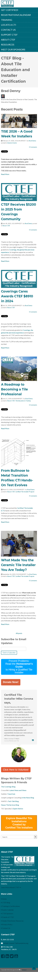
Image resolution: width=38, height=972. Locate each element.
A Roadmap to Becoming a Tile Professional (14, 389)
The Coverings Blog (8, 787)
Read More (5, 174)
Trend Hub (11, 794)
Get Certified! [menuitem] (9, 9)
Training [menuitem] (6, 19)
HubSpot (24, 970)
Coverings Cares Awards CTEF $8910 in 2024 (17, 296)
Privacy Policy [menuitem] (7, 924)
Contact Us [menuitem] (8, 29)
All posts (19, 633)
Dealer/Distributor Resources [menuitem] (13, 921)
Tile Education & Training (23, 401)
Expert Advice (18, 809)
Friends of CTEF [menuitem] (8, 917)
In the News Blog (28, 798)
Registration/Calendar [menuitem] (16, 14)
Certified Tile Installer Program (24, 492)
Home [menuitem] (4, 899)
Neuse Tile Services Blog (10, 805)
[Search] (35, 837)
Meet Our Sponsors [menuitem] (13, 49)
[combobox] (17, 837)
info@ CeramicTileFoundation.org (16, 943)
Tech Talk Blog (13, 801)
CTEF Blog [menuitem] (6, 902)
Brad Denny (32, 141)
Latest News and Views (18, 790)
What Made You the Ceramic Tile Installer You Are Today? (18, 565)
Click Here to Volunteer (16, 769)
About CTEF (6, 225)
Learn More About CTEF (10, 887)
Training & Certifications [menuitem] (11, 906)
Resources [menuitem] (7, 44)
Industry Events (12, 143)
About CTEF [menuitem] (8, 39)
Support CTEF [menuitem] (9, 34)
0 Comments (33, 147)
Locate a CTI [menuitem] (8, 24)
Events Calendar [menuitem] (8, 910)
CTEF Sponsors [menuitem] (7, 913)
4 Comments (33, 496)
